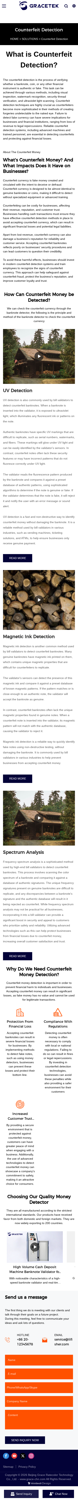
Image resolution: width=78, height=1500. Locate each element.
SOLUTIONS (30, 39)
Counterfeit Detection (54, 39)
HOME (14, 39)
